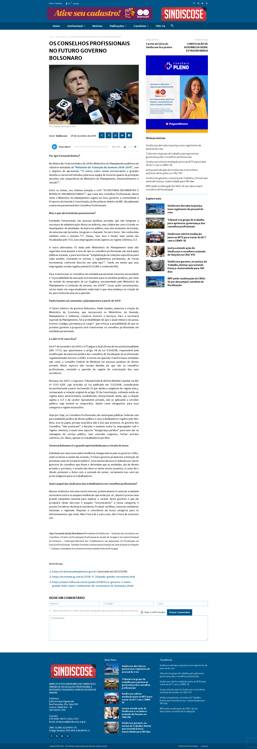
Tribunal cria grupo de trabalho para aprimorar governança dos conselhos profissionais (186, 223)
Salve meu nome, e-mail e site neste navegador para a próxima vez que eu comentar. (96, 610)
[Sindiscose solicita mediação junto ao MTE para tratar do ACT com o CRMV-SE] (155, 237)
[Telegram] (129, 135)
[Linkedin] (202, 3)
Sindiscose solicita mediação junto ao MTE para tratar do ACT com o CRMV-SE (186, 237)
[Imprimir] (122, 135)
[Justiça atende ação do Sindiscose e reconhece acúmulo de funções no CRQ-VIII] (155, 251)
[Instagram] (198, 3)
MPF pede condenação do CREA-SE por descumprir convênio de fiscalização (186, 282)
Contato (204, 746)
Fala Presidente (61, 37)
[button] (172, 26)
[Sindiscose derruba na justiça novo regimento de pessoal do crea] (155, 209)
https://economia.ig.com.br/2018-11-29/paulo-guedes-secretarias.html (93, 576)
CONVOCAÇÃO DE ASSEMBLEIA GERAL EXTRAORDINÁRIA (196, 47)
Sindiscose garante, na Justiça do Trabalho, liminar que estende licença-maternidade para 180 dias (187, 266)
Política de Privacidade (188, 746)
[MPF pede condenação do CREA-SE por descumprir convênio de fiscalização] (155, 281)
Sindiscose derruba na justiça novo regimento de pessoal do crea (185, 209)
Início (51, 37)
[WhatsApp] (115, 135)
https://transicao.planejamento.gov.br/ (74, 571)
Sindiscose (61, 136)
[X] (206, 3)
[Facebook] (194, 3)
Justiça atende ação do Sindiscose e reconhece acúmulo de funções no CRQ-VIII (186, 251)
